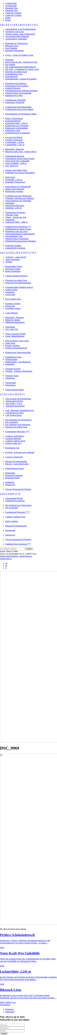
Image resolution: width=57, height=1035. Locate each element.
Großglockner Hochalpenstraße (18, 107)
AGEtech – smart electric (15, 257)
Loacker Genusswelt (14, 140)
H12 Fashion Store (13, 299)
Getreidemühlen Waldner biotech (19, 287)
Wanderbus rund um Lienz (16, 231)
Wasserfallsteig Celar (14, 236)
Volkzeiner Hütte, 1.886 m (16, 222)
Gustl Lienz (10, 294)
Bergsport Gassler (12, 269)
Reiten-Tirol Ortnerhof (14, 189)
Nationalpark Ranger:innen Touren (19, 158)
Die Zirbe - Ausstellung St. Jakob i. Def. (22, 69)
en (6, 565)
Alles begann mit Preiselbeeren (18, 399)
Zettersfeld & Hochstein (15, 248)
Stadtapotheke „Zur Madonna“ (18, 362)
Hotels (8, 18)
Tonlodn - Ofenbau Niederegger (18, 371)
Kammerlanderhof (13, 121)
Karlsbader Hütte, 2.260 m (16, 123)
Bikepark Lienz (11, 46)
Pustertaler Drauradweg (15, 182)
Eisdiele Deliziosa (12, 88)
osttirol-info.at (6, 558)
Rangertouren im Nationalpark (18, 186)
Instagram (9, 1009)
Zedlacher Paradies (13, 245)
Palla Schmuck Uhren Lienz (17, 341)
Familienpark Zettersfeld (15, 100)
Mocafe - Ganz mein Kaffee (17, 464)
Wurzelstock (10, 385)
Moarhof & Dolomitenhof (16, 461)
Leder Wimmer (11, 313)
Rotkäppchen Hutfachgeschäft (18, 352)
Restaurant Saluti (12, 478)
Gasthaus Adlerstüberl (14, 436)
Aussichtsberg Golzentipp (16, 39)
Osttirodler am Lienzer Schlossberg (20, 173)
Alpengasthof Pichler (14, 401)
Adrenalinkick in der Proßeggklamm (20, 29)
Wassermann (10, 383)
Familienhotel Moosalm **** (17, 431)
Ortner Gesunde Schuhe (15, 334)
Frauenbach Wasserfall (14, 102)
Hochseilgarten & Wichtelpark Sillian (20, 114)
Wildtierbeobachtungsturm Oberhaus (20, 241)
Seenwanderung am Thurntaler (18, 201)
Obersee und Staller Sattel (16, 170)
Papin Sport (10, 177)
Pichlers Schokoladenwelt (16, 348)
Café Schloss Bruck (13, 415)
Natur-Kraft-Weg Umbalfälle (17, 161)
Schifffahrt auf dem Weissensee (18, 196)
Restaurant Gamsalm (14, 475)
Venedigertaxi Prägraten (15, 212)
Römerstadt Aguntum (14, 191)
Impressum (9, 1012)
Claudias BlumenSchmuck (16, 276)
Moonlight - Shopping (14, 149)
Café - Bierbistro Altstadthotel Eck (19, 410)
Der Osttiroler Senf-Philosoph (17, 424)
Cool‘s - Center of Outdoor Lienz (19, 55)
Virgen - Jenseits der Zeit (15, 217)
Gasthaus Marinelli (13, 438)
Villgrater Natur (11, 215)
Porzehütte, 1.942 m (13, 179)
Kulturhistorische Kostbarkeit (17, 133)
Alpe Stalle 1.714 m (13, 403)
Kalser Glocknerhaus (14, 118)
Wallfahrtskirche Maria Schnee (18, 229)
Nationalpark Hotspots (14, 156)
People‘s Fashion (12, 345)
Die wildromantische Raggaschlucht (20, 67)
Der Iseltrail (10, 64)
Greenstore (9, 292)
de (6, 563)
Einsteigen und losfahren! (16, 83)
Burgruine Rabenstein (14, 50)
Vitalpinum (10, 220)
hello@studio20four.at (9, 556)
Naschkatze (10, 327)
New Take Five (11, 166)
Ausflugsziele (11, 3)
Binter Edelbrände (13, 271)
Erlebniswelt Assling (14, 95)
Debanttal (9, 60)
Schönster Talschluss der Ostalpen (19, 198)
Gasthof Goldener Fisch (15, 441)
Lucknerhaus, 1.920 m (14, 142)
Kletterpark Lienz (12, 130)
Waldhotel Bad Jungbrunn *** (18, 226)
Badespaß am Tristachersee (16, 43)
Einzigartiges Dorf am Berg (16, 86)
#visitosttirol (5, 1005)
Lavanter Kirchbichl (13, 137)
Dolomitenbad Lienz (14, 74)
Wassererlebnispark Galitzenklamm (20, 234)
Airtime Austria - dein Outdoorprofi (20, 34)
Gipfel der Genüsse (13, 13)
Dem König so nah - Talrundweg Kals (21, 62)
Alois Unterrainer (12, 259)
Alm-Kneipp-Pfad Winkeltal (17, 36)
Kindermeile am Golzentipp (16, 125)
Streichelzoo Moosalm (14, 205)
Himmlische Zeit (12, 448)
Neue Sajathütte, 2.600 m (16, 163)
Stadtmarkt (9, 203)
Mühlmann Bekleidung (15, 322)
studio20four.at (26, 556)
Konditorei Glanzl (12, 308)
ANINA (8, 262)
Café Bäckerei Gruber (14, 413)
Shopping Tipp (11, 8)
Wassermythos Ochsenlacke (17, 239)
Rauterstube (10, 473)
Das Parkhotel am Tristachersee (18, 420)
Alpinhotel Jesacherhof (15, 406)
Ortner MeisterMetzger (14, 336)
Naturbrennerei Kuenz (14, 468)
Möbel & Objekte (12, 320)
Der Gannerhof (11, 422)
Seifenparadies (11, 359)
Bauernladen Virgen (13, 266)
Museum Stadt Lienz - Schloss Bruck (20, 151)
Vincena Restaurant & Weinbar (18, 489)
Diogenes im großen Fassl (16, 72)
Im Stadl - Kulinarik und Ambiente (19, 452)
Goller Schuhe (11, 290)
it (5, 568)
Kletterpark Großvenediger (16, 128)
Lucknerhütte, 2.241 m (14, 144)
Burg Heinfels (11, 48)
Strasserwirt (10, 485)
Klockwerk (10, 306)
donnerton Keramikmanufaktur (18, 283)
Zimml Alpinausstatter (14, 389)
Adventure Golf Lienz (14, 31)
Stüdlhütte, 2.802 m (13, 208)
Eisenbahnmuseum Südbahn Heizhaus (21, 91)
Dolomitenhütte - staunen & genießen (21, 79)
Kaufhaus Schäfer (12, 303)
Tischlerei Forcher (12, 369)
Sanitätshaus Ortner (13, 357)
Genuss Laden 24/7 (13, 443)
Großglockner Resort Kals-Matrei (19, 109)
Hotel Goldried (11, 521)
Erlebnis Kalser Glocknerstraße (18, 93)
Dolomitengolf (11, 76)
